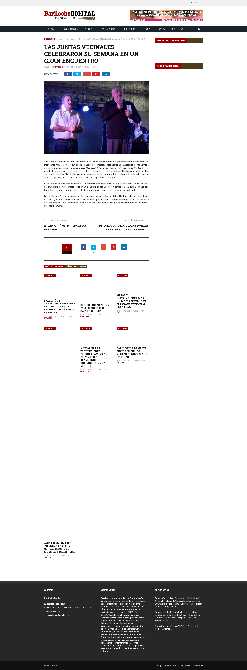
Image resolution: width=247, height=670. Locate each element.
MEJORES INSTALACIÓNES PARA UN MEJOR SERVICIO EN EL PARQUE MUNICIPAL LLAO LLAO (131, 301)
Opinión (162, 29)
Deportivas (147, 29)
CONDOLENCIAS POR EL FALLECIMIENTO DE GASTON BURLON (94, 307)
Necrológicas (177, 29)
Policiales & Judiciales (69, 29)
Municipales (89, 29)
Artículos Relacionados (54, 266)
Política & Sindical (109, 29)
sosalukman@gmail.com (57, 615)
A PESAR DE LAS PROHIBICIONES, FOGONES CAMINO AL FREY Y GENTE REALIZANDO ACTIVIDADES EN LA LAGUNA (93, 357)
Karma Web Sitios (198, 665)
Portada (51, 29)
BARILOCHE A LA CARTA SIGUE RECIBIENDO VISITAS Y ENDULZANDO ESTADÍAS (132, 352)
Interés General (129, 29)
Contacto (54, 665)
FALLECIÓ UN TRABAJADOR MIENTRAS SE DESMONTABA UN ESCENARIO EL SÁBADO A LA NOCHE (59, 306)
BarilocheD (59, 67)
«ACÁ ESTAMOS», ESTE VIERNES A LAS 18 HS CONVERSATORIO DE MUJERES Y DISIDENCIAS (59, 547)
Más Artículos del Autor (76, 266)
